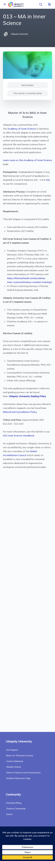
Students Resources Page (18, 778)
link (48, 179)
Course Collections (14, 761)
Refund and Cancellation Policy (20, 411)
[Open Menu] (4, 4)
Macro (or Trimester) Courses (19, 755)
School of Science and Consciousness (23, 772)
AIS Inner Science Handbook (18, 435)
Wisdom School (13, 767)
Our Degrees (12, 750)
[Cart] (49, 4)
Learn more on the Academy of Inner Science (27, 160)
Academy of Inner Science (21, 128)
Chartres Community (16, 808)
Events (9, 814)
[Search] (41, 4)
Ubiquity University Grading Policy (27, 396)
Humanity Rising (13, 803)
